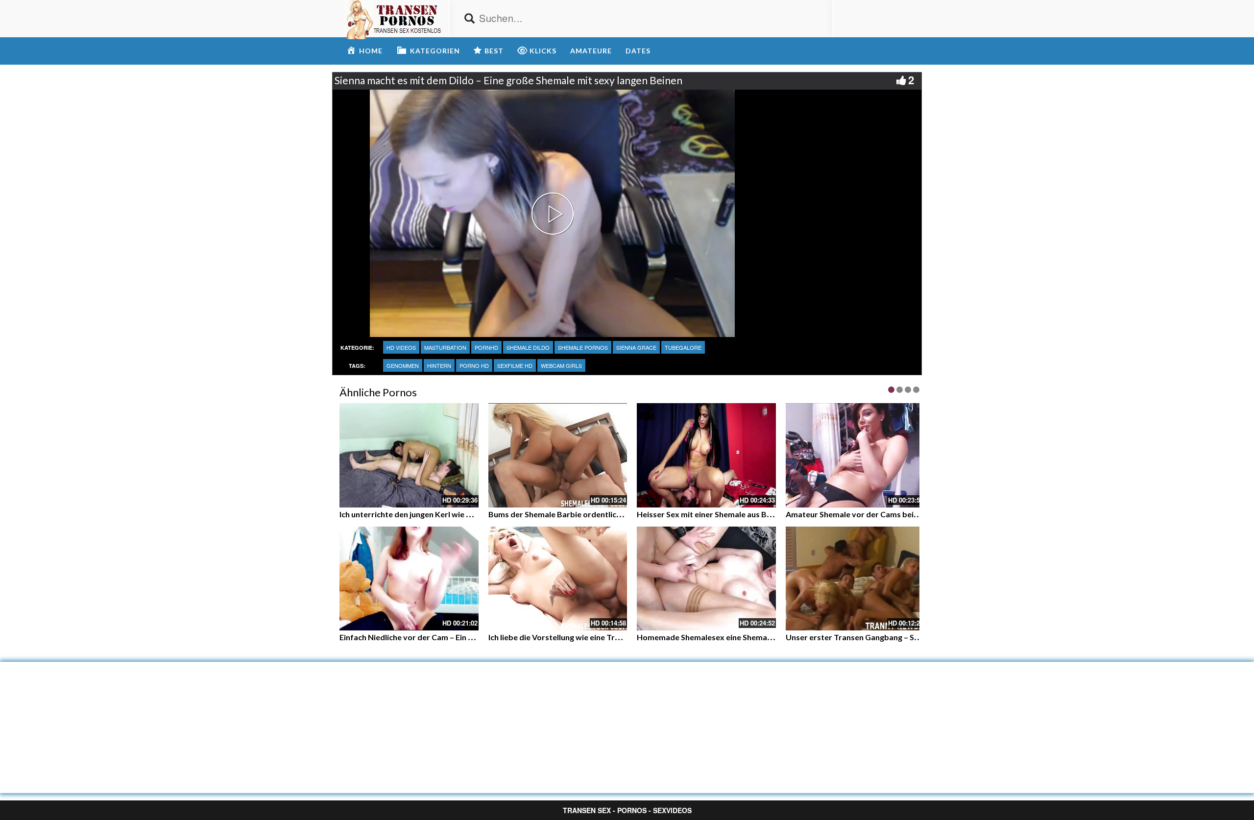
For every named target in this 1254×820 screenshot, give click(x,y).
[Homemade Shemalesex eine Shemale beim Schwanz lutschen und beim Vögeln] (706, 579)
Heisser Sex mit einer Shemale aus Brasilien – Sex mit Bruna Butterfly (761, 514)
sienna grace (636, 347)
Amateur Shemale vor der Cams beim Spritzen (869, 514)
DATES (638, 51)
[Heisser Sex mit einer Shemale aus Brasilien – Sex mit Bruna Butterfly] (706, 455)
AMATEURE (591, 51)
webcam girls (561, 365)
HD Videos (401, 347)
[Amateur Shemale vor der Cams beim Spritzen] (855, 455)
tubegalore (683, 347)
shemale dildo (528, 347)
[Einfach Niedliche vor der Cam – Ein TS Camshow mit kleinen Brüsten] (409, 579)
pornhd (486, 347)
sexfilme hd (514, 365)
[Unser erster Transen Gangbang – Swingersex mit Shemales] (855, 579)
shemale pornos (583, 347)
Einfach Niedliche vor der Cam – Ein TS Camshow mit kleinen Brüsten (463, 637)
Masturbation (445, 347)
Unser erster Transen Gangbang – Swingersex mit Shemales (894, 637)
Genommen (402, 365)
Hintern (439, 365)
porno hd (474, 365)
